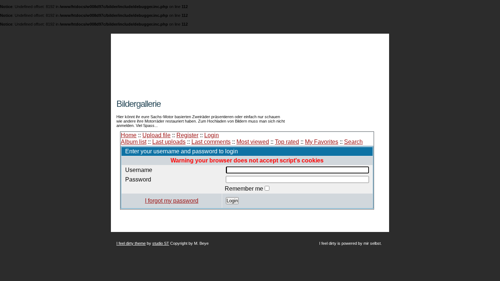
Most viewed (252, 142)
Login (211, 135)
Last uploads (169, 142)
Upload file (156, 135)
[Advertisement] (202, 96)
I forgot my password (171, 201)
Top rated (287, 142)
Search (353, 142)
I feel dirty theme (131, 243)
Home (129, 135)
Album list (133, 142)
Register (187, 135)
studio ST (160, 243)
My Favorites (321, 142)
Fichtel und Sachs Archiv (200, 55)
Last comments (211, 142)
